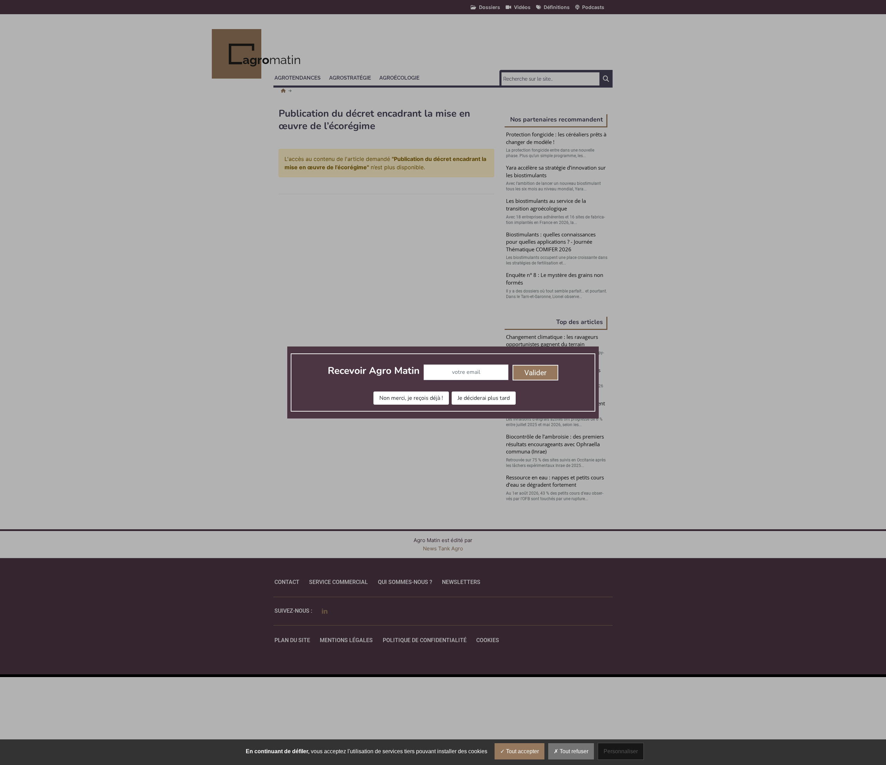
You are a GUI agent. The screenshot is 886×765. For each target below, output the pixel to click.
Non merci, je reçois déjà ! (411, 398)
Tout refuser (573, 751)
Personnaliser (621, 751)
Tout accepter (522, 751)
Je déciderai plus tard (484, 398)
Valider (535, 373)
